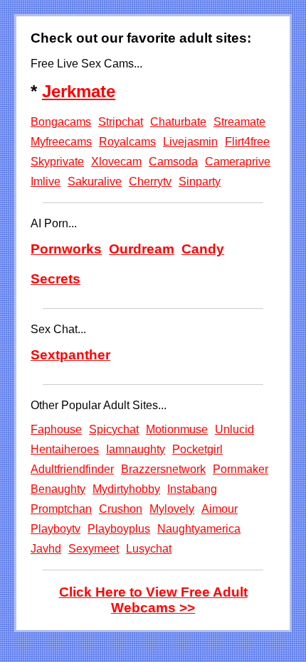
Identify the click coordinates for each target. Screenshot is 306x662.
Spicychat (114, 429)
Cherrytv (150, 181)
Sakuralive (95, 181)
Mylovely (171, 509)
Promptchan (61, 509)
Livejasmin (190, 142)
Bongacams (61, 122)
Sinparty (200, 181)
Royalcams (127, 142)
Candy (202, 249)
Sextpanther (70, 354)
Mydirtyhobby (126, 489)
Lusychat (149, 549)
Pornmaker (240, 469)
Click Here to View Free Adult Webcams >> (153, 600)
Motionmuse (177, 429)
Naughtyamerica (199, 529)
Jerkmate (78, 91)
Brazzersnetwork (163, 469)
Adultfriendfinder (72, 469)
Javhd (46, 549)
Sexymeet (93, 549)
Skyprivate (57, 162)
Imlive (45, 181)
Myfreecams (61, 142)
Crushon (120, 509)
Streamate (239, 122)
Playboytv (55, 529)
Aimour (219, 509)
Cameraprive (237, 162)
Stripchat (120, 122)
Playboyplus (119, 529)
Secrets (55, 278)
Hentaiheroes (65, 449)
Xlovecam (116, 162)
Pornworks (66, 249)
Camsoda (173, 162)
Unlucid (234, 429)
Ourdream (141, 249)
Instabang (192, 489)
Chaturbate (178, 122)
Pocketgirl (197, 449)
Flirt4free (247, 142)
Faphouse (56, 429)
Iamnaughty (135, 449)
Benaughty (58, 489)
